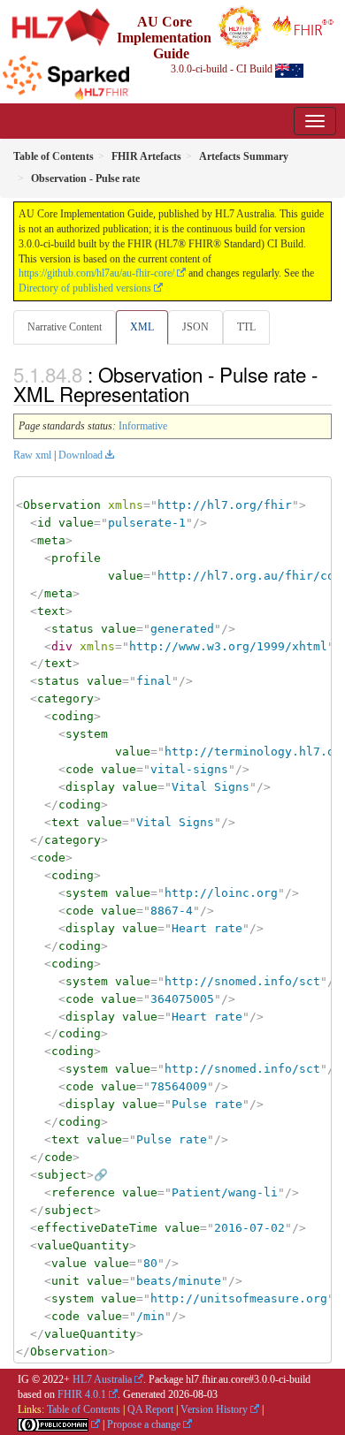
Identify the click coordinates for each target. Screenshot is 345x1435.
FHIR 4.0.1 (82, 1394)
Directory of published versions (85, 288)
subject (62, 1174)
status (72, 628)
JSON (195, 327)
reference (83, 1192)
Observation (62, 505)
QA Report (150, 1409)
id (44, 522)
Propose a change (143, 1424)
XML (142, 327)
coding (72, 716)
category (65, 698)
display (90, 786)
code (79, 769)
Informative (143, 426)
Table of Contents (83, 1409)
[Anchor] (199, 393)
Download (80, 455)
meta (51, 540)
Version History (214, 1409)
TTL (246, 327)
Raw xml (32, 455)
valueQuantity (83, 1245)
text (51, 611)
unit (65, 1280)
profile (76, 558)
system (86, 733)
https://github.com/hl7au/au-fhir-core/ (96, 273)
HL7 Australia (102, 1379)
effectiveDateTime (97, 1227)
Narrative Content (64, 327)
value (76, 522)
